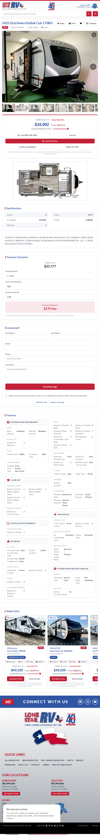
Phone (8, 354)
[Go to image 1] (8, 108)
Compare (92, 23)
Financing (10, 765)
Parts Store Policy (62, 765)
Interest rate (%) (12, 292)
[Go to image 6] (74, 108)
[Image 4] (28, 643)
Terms (46, 765)
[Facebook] (80, 702)
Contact (35, 765)
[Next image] (43, 630)
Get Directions (11, 794)
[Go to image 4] (48, 108)
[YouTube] (95, 702)
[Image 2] (22, 643)
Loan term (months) (13, 282)
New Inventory (30, 760)
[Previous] (7, 67)
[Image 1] (18, 643)
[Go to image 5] (61, 108)
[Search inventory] (89, 13)
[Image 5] (31, 643)
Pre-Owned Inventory (53, 760)
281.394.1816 (57, 783)
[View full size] (94, 34)
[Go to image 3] (35, 108)
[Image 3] (25, 643)
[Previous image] (7, 630)
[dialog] (31, 818)
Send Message (50, 386)
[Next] (93, 67)
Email (8, 343)
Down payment (11, 271)
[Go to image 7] (88, 108)
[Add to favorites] (80, 23)
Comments (9, 365)
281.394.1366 (8, 783)
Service (80, 760)
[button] (50, 181)
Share (62, 23)
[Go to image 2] (21, 108)
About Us (23, 765)
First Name (10, 333)
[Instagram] (88, 702)
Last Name (56, 333)
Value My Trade (41, 402)
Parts (70, 760)
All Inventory (12, 760)
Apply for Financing (57, 402)
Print (73, 23)
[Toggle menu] (95, 13)
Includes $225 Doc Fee (49, 129)
